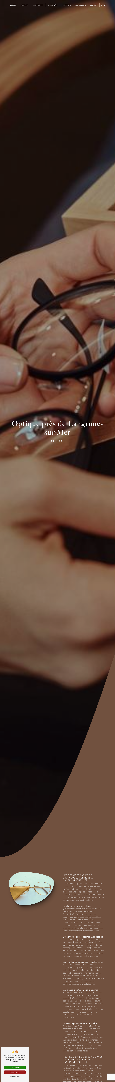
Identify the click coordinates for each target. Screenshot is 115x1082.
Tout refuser (15, 1072)
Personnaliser (15, 1076)
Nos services (38, 5)
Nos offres (66, 5)
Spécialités (52, 5)
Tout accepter (15, 1068)
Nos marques (80, 5)
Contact (93, 5)
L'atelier (24, 5)
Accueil (13, 5)
